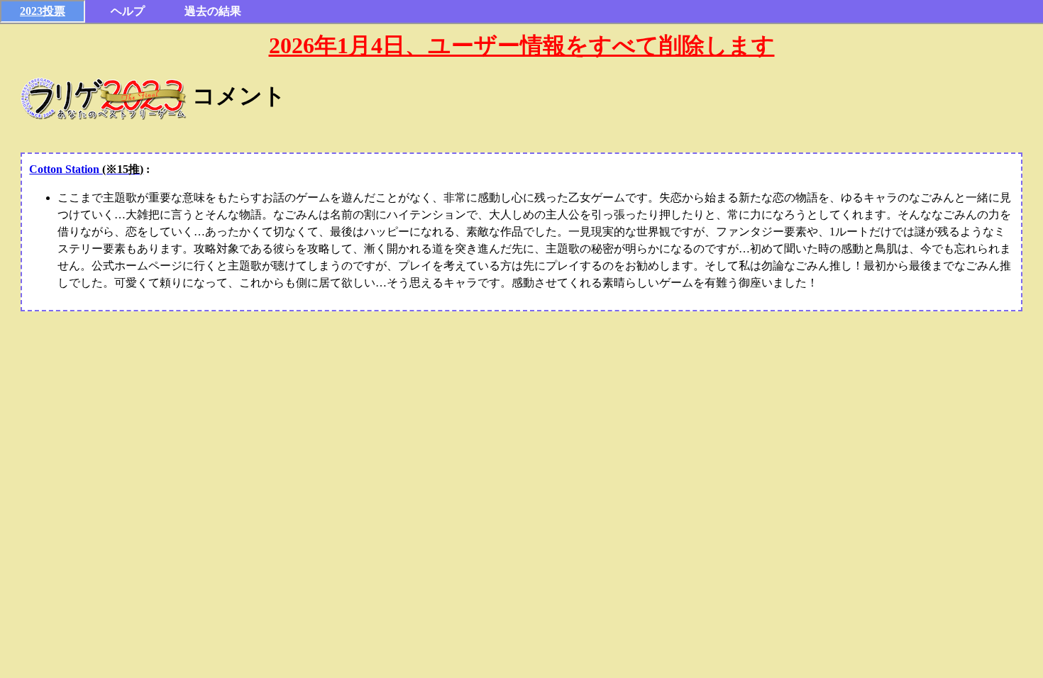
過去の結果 (212, 11)
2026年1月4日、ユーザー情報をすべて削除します (522, 45)
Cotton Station (86, 169)
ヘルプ (128, 11)
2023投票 (42, 11)
